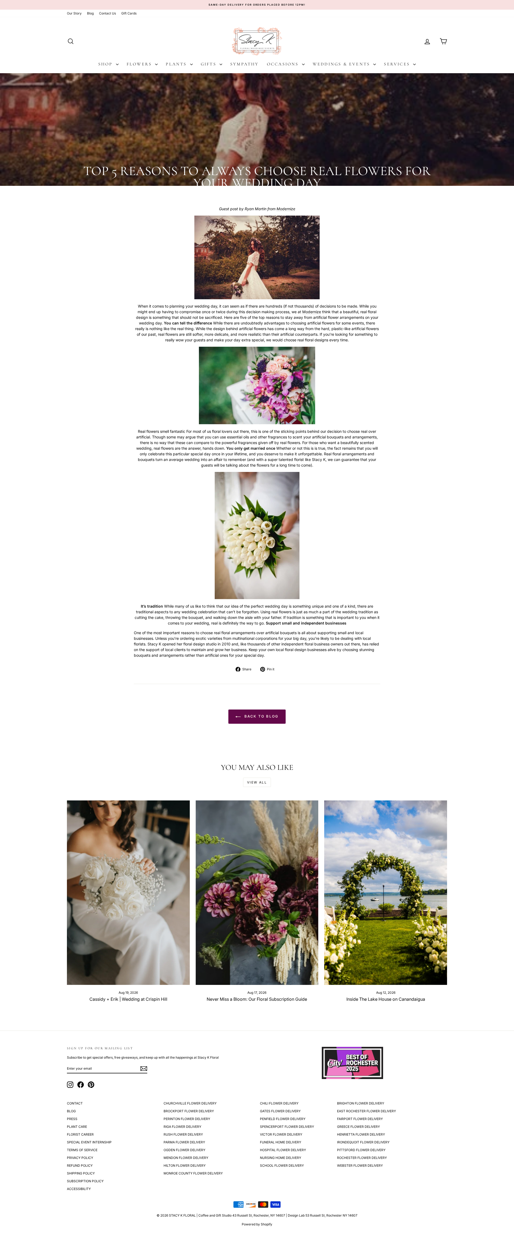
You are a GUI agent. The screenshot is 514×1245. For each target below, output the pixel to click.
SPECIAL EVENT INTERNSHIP (89, 1142)
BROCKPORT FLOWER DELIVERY (189, 1111)
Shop (106, 64)
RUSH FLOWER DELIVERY (183, 1134)
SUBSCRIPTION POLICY (85, 1181)
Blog (90, 13)
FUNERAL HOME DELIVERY (280, 1142)
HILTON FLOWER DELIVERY (185, 1165)
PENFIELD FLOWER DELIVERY (282, 1119)
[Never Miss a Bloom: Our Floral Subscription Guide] (257, 892)
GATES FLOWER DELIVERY (280, 1111)
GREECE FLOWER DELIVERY (358, 1127)
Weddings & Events (342, 64)
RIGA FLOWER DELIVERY (182, 1127)
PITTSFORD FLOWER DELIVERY (361, 1150)
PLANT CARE (77, 1127)
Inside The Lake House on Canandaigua (385, 999)
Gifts (209, 64)
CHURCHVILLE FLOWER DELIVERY (190, 1103)
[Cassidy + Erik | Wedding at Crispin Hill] (128, 892)
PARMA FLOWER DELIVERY (184, 1142)
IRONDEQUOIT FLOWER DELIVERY (363, 1142)
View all (257, 782)
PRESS (72, 1119)
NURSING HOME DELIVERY (280, 1158)
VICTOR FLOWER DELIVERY (281, 1134)
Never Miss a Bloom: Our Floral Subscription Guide (257, 999)
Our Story (74, 13)
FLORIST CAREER (80, 1134)
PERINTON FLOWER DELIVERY (187, 1119)
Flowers (140, 64)
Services (398, 64)
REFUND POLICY (80, 1165)
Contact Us (107, 13)
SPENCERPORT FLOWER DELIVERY (287, 1127)
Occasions (284, 64)
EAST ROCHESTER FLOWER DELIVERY (366, 1111)
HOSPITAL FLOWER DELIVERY (283, 1150)
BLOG (71, 1111)
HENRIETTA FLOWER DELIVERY (361, 1134)
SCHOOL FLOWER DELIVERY (282, 1165)
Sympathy (244, 64)
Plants (177, 64)
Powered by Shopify (257, 1224)
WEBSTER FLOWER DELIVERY (360, 1165)
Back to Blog (261, 716)
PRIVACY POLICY (80, 1158)
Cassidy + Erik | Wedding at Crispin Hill (128, 999)
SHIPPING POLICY (81, 1173)
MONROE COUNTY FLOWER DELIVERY (193, 1173)
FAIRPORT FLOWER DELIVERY (360, 1119)
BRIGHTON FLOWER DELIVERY (360, 1103)
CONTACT (75, 1103)
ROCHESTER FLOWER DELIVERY (362, 1158)
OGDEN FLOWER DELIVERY (184, 1150)
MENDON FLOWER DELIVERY (186, 1158)
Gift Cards (129, 13)
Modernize (286, 208)
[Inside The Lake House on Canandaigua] (385, 892)
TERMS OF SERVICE (82, 1150)
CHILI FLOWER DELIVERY (279, 1103)
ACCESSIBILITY (79, 1189)
